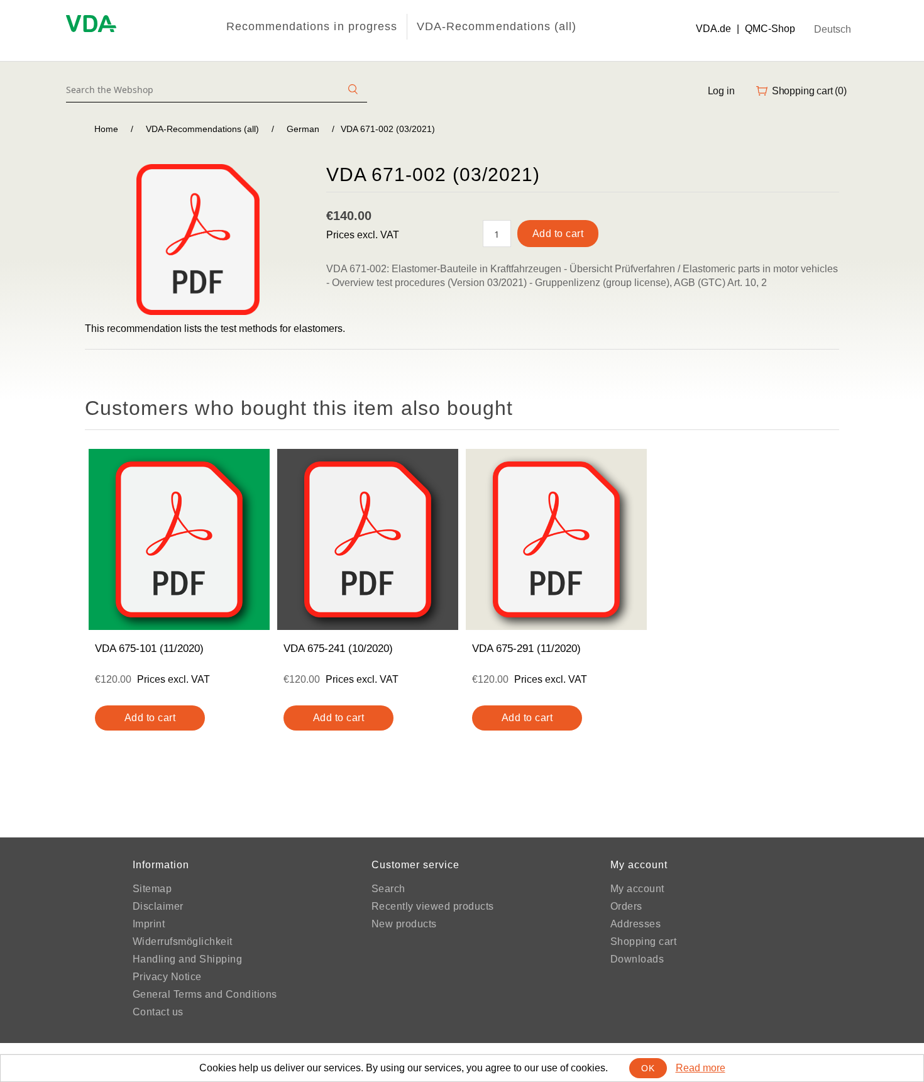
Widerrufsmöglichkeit (183, 941)
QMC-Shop (770, 28)
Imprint (149, 924)
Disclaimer (158, 906)
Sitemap (152, 888)
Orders (626, 906)
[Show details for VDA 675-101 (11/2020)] (179, 539)
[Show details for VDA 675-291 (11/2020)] (556, 539)
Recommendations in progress (311, 26)
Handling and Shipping (188, 959)
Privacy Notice (167, 976)
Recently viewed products (432, 906)
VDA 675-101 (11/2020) (149, 648)
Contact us (158, 1012)
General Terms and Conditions (205, 994)
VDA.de (713, 28)
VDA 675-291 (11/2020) (526, 648)
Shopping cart (643, 941)
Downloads (637, 959)
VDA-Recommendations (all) (496, 26)
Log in (721, 91)
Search (388, 888)
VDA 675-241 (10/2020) (338, 648)
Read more (700, 1068)
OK (647, 1068)
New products (404, 924)
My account (637, 888)
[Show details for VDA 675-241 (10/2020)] (368, 539)
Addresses (635, 924)
